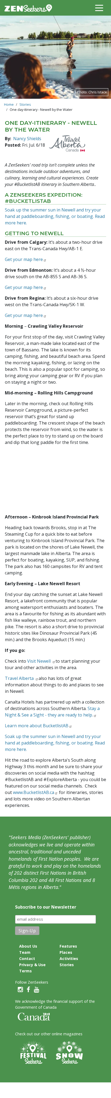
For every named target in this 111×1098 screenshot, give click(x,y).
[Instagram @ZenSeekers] (20, 989)
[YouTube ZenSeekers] (36, 989)
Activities (69, 958)
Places (66, 952)
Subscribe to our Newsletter (45, 907)
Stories (25, 104)
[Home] (30, 7)
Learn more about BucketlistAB (36, 726)
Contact (27, 958)
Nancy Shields (27, 139)
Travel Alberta (20, 678)
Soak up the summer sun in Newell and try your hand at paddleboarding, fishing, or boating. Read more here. (55, 216)
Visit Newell (39, 661)
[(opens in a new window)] (67, 143)
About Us (28, 946)
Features (68, 946)
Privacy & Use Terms (32, 967)
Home (9, 104)
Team (24, 952)
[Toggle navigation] (99, 7)
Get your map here (24, 259)
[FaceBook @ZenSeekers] (28, 989)
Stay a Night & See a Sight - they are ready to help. (52, 711)
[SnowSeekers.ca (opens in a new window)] (69, 1052)
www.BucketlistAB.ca (33, 792)
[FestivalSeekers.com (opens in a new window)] (32, 1052)
